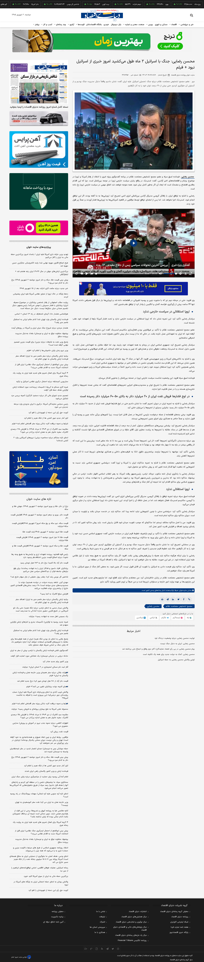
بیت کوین (82, 4)
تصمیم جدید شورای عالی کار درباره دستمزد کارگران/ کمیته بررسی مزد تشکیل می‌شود (39, 397)
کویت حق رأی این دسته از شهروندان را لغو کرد (48, 412)
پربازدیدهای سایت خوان (38, 247)
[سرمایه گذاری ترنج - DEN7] (102, 41)
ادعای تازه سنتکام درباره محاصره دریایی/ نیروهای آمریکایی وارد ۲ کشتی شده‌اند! (40, 439)
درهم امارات (114, 4)
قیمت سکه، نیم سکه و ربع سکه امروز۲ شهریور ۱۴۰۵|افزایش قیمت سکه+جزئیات (40, 525)
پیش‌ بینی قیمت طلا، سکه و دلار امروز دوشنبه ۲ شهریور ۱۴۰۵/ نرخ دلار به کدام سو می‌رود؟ (39, 281)
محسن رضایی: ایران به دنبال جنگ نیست (177, 643)
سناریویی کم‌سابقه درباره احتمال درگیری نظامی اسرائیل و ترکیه (42, 381)
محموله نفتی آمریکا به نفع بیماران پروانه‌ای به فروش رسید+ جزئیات (39, 709)
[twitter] (178, 599)
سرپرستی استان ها (97, 927)
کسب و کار (47, 24)
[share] (96, 948)
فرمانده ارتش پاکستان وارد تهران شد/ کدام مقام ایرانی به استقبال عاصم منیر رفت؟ (40, 321)
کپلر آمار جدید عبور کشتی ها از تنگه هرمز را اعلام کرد (46, 418)
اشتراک (102, 922)
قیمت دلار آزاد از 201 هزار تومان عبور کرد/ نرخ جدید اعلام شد (42, 681)
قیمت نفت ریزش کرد (59, 731)
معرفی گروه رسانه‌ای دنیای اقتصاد (174, 911)
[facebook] (183, 599)
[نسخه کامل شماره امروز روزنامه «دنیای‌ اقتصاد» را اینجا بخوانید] (38, 82)
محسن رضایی (187, 176)
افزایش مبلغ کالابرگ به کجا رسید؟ (54, 593)
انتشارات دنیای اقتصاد (138, 911)
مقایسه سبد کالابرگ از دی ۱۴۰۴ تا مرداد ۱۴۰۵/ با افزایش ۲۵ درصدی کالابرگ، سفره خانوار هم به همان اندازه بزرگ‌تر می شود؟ (39, 431)
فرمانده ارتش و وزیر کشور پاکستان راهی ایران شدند (46, 771)
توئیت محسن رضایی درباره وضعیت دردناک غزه (175, 638)
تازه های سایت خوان (38, 499)
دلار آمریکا (11, 4)
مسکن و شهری (161, 24)
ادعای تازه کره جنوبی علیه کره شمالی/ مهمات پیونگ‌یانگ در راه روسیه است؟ (39, 795)
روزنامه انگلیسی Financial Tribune (132, 940)
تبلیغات (102, 916)
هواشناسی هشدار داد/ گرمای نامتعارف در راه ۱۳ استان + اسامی (41, 314)
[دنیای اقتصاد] (102, 15)
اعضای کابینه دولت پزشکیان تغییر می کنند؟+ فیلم (47, 686)
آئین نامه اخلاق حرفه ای (53, 922)
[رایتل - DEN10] (38, 228)
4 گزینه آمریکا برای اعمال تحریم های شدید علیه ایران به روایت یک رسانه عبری (40, 824)
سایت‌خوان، (182, 590)
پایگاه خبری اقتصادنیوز (179, 932)
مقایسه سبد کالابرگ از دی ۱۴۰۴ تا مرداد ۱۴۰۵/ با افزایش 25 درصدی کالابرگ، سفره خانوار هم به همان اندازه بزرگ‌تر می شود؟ (39, 716)
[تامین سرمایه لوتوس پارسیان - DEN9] (38, 191)
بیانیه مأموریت (57, 916)
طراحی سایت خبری (21, 957)
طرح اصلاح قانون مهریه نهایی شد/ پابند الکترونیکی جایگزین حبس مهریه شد (40, 264)
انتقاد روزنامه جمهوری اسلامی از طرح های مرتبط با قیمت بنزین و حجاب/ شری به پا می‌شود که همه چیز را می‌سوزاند (40, 849)
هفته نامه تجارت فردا (179, 927)
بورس (150, 24)
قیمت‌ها (80, 24)
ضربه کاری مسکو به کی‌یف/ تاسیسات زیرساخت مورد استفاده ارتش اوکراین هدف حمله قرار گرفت (40, 389)
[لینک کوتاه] (189, 599)
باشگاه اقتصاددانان (94, 24)
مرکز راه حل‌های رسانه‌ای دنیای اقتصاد (131, 935)
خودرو (106, 24)
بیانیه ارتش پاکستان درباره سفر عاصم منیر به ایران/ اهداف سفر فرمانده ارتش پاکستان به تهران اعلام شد (42, 358)
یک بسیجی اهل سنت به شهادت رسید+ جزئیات (48, 616)
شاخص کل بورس (50, 4)
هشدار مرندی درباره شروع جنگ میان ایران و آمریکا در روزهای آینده (39, 328)
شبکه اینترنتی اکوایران (179, 922)
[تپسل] (80, 283)
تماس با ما (100, 911)
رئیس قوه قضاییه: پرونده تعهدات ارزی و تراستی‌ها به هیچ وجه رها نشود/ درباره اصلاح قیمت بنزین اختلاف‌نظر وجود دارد (39, 556)
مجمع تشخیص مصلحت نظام (179, 606)
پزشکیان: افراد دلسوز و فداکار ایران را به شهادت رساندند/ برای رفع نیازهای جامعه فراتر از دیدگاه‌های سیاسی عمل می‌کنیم (41, 570)
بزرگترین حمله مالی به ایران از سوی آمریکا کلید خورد (46, 876)
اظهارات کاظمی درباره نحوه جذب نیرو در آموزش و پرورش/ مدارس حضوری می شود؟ (40, 725)
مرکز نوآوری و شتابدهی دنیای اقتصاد (131, 922)
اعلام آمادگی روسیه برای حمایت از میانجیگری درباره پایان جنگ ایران (39, 776)
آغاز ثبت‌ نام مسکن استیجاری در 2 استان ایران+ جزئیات (45, 667)
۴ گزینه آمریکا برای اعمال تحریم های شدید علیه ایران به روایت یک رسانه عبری (40, 375)
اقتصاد (174, 24)
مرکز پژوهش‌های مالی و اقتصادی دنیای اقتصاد (130, 929)
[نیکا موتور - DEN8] (38, 118)
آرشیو (71, 24)
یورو (143, 4)
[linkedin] (173, 599)
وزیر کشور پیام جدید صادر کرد (55, 661)
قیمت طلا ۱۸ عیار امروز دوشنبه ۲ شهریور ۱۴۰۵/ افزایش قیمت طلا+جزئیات (42, 539)
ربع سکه (174, 4)
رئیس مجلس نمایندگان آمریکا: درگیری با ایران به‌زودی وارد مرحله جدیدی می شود (41, 406)
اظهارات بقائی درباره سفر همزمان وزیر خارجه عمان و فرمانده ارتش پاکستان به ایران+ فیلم (40, 674)
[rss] (102, 948)
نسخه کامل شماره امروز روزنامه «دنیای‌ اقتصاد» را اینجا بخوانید (39, 107)
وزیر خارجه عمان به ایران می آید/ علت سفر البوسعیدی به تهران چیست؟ (41, 804)
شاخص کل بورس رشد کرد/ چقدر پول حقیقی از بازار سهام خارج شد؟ (39, 576)
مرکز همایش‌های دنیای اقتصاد (134, 916)
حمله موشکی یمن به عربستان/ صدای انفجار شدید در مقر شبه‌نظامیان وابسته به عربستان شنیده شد (39, 750)
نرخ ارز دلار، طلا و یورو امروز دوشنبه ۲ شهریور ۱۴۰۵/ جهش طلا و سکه (40, 508)
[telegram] (167, 599)
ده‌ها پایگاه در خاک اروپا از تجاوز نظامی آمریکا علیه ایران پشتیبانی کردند (40, 295)
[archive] (86, 948)
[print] (162, 599)
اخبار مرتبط (133, 631)
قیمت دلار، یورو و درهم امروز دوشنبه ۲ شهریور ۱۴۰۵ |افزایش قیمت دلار (39, 516)
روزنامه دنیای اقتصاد (179, 916)
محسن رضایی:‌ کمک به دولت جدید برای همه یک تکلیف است (169, 654)
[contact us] (91, 948)
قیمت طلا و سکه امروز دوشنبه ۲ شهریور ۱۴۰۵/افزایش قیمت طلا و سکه (40, 547)
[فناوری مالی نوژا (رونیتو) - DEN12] (38, 469)
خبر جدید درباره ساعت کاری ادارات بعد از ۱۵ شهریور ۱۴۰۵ (44, 288)
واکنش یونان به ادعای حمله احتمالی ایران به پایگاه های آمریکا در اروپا (41, 883)
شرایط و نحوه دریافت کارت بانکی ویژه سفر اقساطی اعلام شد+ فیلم (40, 423)
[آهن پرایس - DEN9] (38, 149)
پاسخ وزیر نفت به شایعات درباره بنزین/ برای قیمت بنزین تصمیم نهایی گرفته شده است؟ (41, 344)
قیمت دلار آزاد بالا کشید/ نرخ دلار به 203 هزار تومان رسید (44, 562)
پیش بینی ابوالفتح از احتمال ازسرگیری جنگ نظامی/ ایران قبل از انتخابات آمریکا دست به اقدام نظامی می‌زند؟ (41, 366)
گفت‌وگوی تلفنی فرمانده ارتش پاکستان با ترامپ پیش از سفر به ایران (39, 650)
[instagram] (118, 948)
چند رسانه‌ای (60, 24)
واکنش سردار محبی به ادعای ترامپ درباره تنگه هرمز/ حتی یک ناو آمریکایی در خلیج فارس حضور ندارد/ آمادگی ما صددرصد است (40, 609)
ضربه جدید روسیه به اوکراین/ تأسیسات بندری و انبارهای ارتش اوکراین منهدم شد (39, 624)
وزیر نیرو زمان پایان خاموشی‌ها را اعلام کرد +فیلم (47, 350)
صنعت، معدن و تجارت (134, 24)
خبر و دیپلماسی (187, 24)
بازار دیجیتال (116, 24)
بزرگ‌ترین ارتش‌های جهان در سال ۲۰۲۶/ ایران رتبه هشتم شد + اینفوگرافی (41, 273)
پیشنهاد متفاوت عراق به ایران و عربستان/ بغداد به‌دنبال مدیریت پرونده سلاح (41, 335)
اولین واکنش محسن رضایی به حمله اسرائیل (176, 659)
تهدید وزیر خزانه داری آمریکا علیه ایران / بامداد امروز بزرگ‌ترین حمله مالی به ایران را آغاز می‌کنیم (39, 256)
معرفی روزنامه (57, 911)
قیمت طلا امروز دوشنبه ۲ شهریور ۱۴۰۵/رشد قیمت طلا (45, 531)
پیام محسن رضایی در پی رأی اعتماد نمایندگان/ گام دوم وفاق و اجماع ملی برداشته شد (158, 649)
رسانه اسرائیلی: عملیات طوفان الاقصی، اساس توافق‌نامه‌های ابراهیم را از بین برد (39, 869)
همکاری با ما (100, 932)
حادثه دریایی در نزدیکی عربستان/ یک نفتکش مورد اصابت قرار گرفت (39, 656)
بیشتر (36, 24)
